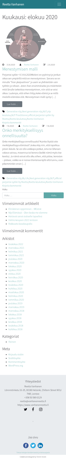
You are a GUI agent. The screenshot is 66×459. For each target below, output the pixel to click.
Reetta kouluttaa (18, 118)
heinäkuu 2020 (15, 277)
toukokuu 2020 (15, 284)
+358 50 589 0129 (33, 397)
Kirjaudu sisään (16, 354)
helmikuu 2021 (15, 251)
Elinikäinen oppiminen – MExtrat (24, 208)
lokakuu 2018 (15, 314)
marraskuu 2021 (16, 247)
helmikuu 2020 (15, 295)
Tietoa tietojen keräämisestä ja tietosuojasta (33, 452)
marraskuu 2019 (16, 307)
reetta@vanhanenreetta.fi (33, 401)
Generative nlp (14, 111)
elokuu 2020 (14, 273)
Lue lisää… (12, 104)
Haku (4, 189)
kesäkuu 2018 (15, 321)
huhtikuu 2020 (15, 288)
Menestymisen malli (20, 69)
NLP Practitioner (19, 115)
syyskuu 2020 (14, 270)
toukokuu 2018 (15, 325)
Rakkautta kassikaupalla (20, 223)
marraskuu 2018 (16, 310)
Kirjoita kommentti (11, 122)
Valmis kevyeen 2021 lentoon (23, 220)
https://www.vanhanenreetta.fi (33, 404)
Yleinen (12, 341)
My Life (25, 178)
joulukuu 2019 (15, 303)
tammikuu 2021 (16, 255)
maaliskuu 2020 (16, 292)
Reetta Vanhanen (13, 4)
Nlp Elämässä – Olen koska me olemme (27, 212)
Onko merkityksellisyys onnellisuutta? (22, 132)
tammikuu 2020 (16, 299)
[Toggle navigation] (59, 4)
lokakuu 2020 (15, 266)
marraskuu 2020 (16, 262)
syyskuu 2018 (14, 318)
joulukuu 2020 (15, 258)
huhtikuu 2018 (15, 329)
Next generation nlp (32, 111)
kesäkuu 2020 (15, 281)
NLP (45, 111)
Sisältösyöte (14, 358)
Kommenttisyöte (16, 361)
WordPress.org (15, 365)
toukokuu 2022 (15, 244)
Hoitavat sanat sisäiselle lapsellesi (25, 216)
